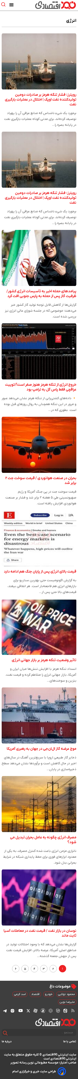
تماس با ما (69, 1041)
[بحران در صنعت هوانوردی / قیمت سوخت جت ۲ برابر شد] (39, 444)
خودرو (48, 994)
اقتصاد (35, 994)
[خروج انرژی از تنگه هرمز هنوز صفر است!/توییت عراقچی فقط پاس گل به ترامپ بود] (39, 351)
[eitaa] (65, 1010)
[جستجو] (5, 1033)
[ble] (58, 1010)
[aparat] (35, 1010)
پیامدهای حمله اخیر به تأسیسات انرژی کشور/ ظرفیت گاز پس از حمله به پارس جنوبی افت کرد (41, 294)
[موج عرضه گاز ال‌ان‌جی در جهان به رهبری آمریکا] (39, 715)
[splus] (43, 1010)
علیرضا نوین (67, 1002)
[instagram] (12, 1010)
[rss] (73, 1010)
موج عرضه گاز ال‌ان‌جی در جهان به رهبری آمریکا (41, 748)
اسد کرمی (20, 994)
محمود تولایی (66, 994)
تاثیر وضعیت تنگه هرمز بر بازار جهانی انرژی (44, 660)
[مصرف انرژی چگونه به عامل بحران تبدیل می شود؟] (39, 804)
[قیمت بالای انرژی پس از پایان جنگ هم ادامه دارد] (39, 538)
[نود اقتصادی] (50, 5)
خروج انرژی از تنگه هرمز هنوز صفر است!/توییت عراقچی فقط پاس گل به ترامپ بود (40, 387)
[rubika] (50, 1010)
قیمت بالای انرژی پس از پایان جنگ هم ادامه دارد (40, 571)
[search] (4, 4)
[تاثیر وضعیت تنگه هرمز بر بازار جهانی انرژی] (39, 626)
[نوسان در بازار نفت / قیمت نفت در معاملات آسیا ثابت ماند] (39, 897)
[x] (28, 1010)
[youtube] (20, 1010)
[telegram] (5, 1010)
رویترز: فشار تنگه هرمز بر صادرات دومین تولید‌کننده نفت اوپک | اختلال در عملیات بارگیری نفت (40, 99)
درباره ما (7, 1041)
